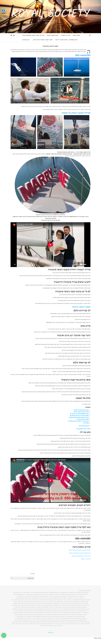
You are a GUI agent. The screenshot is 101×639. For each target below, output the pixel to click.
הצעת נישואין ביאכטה (52, 35)
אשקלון (81, 428)
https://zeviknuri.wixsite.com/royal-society (79, 550)
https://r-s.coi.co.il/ (85, 559)
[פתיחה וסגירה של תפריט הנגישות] (3, 10)
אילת (77, 428)
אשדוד (88, 428)
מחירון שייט (86, 423)
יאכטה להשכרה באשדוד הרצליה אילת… (42, 39)
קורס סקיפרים (25, 39)
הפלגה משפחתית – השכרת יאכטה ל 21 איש (66, 39)
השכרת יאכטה (76, 35)
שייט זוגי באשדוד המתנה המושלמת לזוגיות (33, 35)
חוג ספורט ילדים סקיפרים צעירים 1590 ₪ (78, 421)
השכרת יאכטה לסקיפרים (83, 419)
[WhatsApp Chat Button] (3, 635)
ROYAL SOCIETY (50, 14)
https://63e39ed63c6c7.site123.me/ (81, 556)
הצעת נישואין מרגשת (81, 306)
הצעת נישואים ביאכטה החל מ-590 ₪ (79, 413)
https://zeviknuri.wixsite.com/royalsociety (79, 553)
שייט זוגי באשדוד (65, 35)
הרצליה (85, 428)
